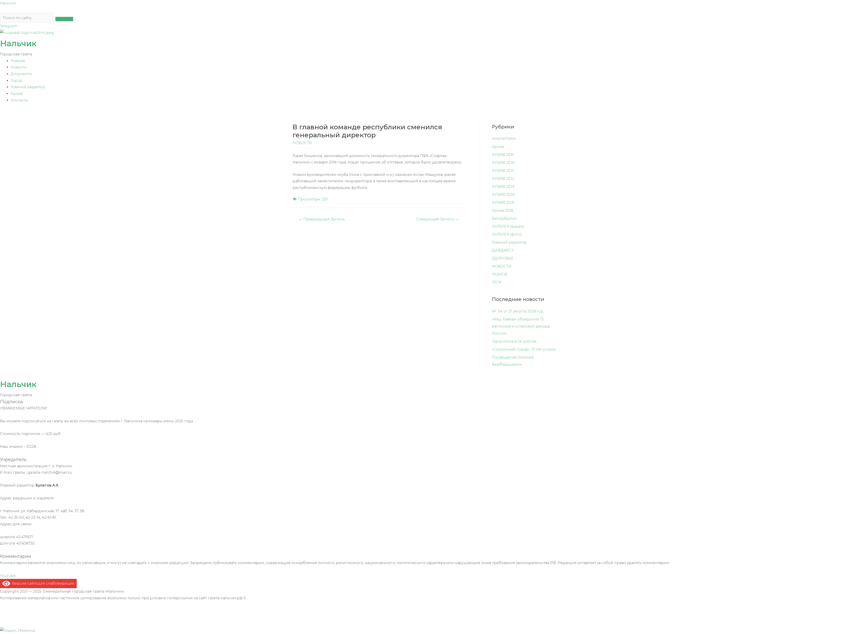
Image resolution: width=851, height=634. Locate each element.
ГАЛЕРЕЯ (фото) (507, 234)
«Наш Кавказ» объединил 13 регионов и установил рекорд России (521, 326)
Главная (18, 61)
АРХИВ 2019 (503, 155)
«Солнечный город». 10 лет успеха (523, 349)
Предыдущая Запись (322, 219)
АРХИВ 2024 (503, 194)
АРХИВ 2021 (503, 171)
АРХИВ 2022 (503, 178)
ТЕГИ (496, 282)
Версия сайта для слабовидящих (42, 583)
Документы (21, 74)
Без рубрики (504, 218)
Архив (17, 93)
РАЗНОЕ (499, 274)
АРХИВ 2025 (503, 202)
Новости (19, 67)
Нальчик (8, 3)
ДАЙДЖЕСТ (503, 250)
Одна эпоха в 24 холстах (514, 341)
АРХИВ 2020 (503, 163)
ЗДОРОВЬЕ (502, 258)
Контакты (19, 100)
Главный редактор (28, 87)
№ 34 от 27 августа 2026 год (517, 311)
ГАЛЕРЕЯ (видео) (508, 226)
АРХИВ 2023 (503, 186)
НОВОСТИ (302, 143)
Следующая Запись (437, 219)
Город (16, 80)
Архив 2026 (502, 210)
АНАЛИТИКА (504, 139)
